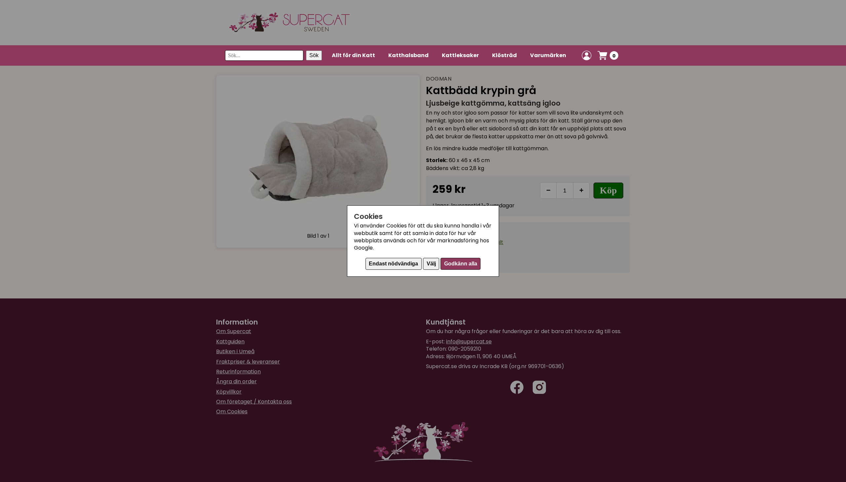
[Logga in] (586, 55)
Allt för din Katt (353, 55)
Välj (431, 263)
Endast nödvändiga (393, 263)
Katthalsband (408, 55)
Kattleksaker (460, 55)
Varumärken (548, 55)
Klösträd (504, 55)
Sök (314, 55)
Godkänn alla (460, 263)
